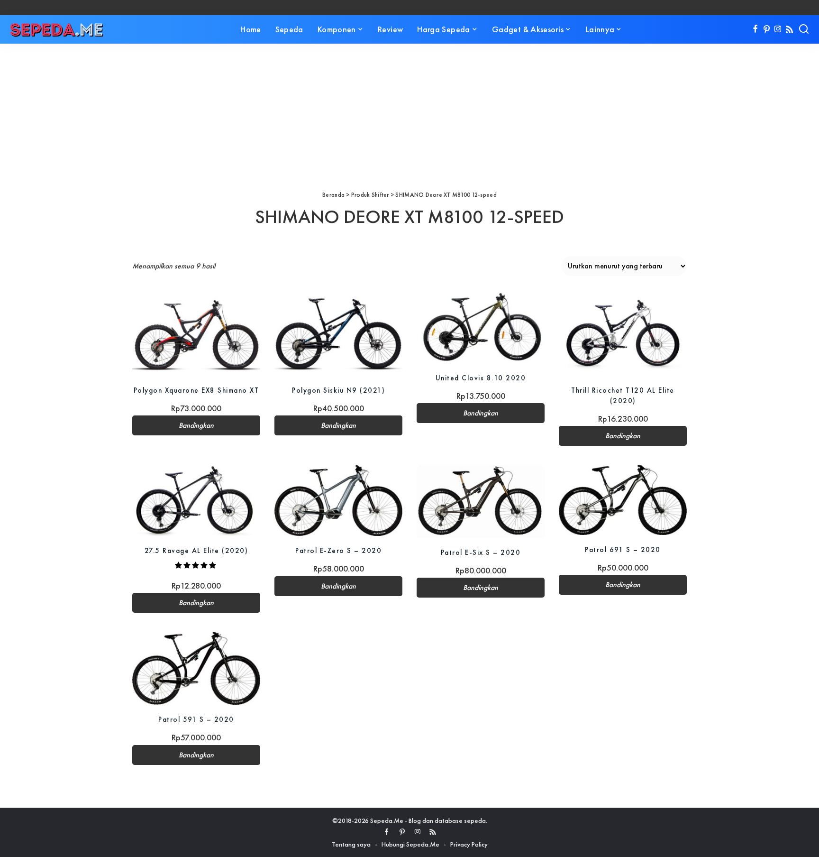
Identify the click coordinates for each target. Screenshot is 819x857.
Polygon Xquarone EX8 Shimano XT (196, 390)
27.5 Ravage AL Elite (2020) (196, 550)
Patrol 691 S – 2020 (623, 549)
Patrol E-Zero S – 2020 (338, 550)
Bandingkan (196, 425)
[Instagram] (778, 29)
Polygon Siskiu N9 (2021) (338, 390)
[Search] (804, 29)
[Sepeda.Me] (56, 29)
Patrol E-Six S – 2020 (481, 552)
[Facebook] (755, 29)
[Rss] (789, 29)
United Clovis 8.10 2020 (481, 377)
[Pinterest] (767, 29)
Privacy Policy (469, 844)
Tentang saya (351, 844)
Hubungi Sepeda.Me (410, 844)
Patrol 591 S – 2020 (196, 719)
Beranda (333, 195)
